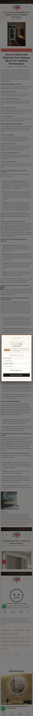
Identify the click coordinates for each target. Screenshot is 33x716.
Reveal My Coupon (16, 375)
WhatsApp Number (8, 363)
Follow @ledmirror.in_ (17, 370)
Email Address (7, 358)
